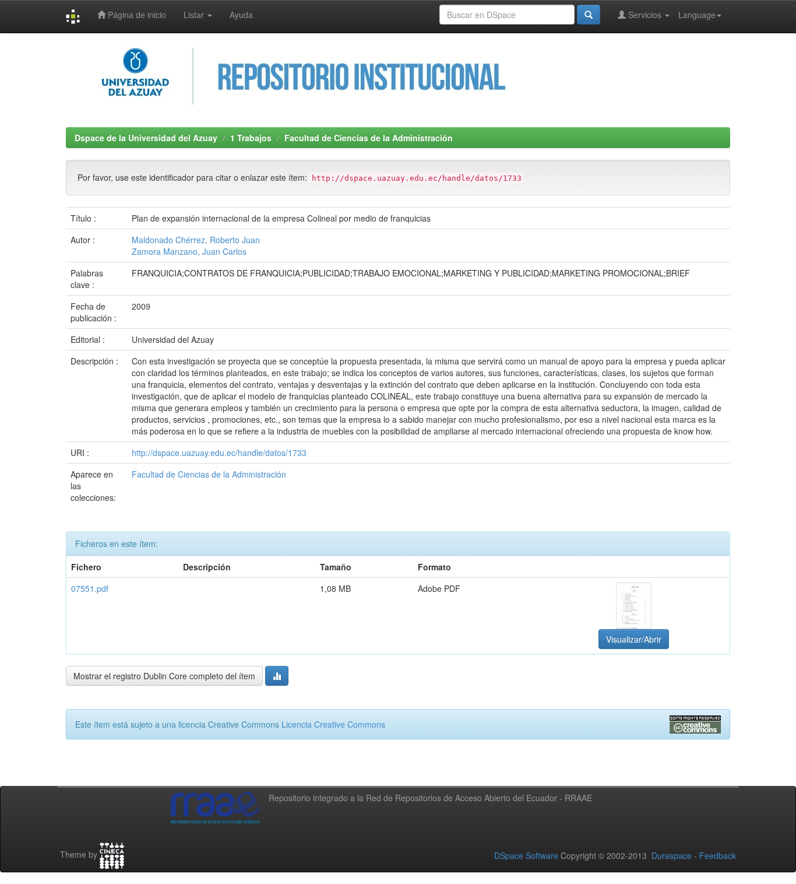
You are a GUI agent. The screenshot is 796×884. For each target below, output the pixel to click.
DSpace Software (526, 855)
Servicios (645, 14)
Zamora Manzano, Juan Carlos (189, 251)
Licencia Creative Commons (333, 724)
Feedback (717, 855)
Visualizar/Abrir (633, 639)
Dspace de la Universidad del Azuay (146, 137)
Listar (195, 14)
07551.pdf (89, 588)
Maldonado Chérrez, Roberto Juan (196, 239)
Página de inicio (135, 14)
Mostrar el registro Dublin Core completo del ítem (164, 676)
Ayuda (241, 14)
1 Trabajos (251, 137)
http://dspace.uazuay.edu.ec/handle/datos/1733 (219, 452)
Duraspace (671, 855)
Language (697, 14)
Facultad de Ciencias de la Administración (368, 137)
